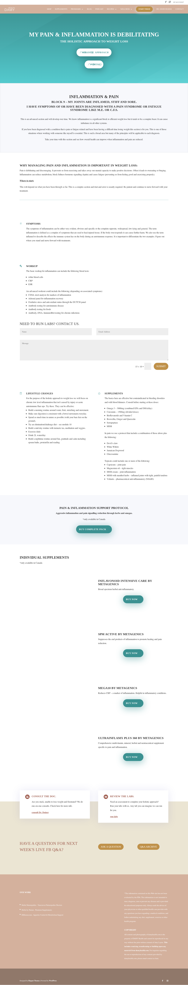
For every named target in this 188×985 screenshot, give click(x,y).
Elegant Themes (34, 980)
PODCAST (99, 9)
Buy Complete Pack (92, 529)
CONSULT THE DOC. (44, 796)
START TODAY (144, 9)
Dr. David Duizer (164, 9)
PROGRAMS (76, 9)
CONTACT (179, 9)
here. (157, 958)
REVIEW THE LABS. (122, 796)
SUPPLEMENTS (61, 9)
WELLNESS (125, 9)
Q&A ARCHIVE (148, 846)
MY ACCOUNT (178, 2)
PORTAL (95, 64)
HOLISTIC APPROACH (95, 52)
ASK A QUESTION (111, 846)
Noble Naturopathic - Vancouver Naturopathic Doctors (42, 905)
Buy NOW (132, 599)
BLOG (89, 9)
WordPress (53, 980)
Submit (161, 366)
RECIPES (110, 9)
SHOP (49, 9)
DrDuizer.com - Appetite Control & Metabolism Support (42, 915)
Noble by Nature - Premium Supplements (37, 910)
